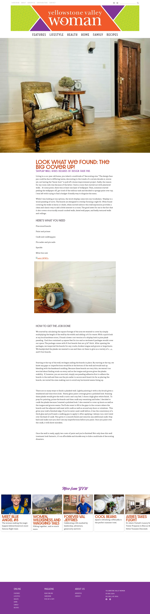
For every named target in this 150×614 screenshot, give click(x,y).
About (23, 3)
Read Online (48, 593)
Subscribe (15, 3)
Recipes (112, 34)
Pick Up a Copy (49, 599)
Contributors (42, 3)
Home (85, 34)
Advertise (31, 3)
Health (72, 34)
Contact (52, 3)
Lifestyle (56, 34)
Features (39, 34)
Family (98, 34)
